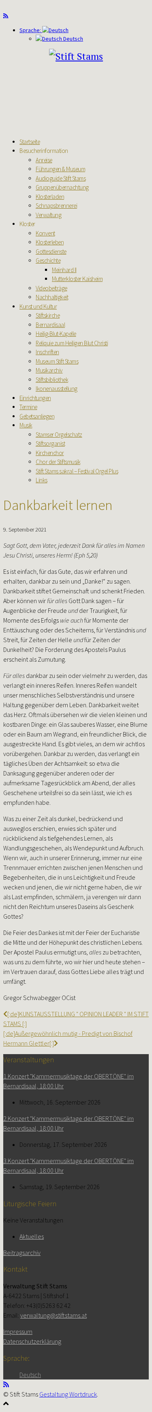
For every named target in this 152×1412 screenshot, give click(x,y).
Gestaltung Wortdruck (68, 1394)
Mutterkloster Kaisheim (77, 279)
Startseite (29, 142)
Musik (25, 425)
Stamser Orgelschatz (59, 434)
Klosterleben (50, 242)
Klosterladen (50, 196)
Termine (28, 407)
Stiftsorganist (50, 443)
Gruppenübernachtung (62, 187)
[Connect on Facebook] (11, 16)
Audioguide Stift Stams (61, 178)
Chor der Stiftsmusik (58, 462)
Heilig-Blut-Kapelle (56, 334)
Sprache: (30, 30)
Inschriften (47, 352)
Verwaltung (48, 215)
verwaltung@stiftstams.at (53, 1315)
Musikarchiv (49, 370)
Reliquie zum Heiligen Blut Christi (72, 343)
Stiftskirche (48, 315)
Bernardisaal (50, 325)
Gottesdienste (51, 251)
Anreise (44, 160)
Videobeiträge (51, 288)
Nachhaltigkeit (52, 297)
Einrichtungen (35, 398)
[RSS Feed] (5, 16)
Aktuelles (31, 1236)
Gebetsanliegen (36, 416)
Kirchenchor (50, 453)
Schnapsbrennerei (56, 205)
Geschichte (48, 260)
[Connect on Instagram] (16, 16)
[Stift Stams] (76, 56)
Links (41, 480)
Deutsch (72, 38)
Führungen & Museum (60, 169)
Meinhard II (64, 270)
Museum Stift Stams (57, 361)
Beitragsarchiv (22, 1253)
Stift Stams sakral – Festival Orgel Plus (77, 471)
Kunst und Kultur (38, 306)
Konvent (45, 233)
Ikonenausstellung (56, 388)
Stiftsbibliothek (52, 380)
